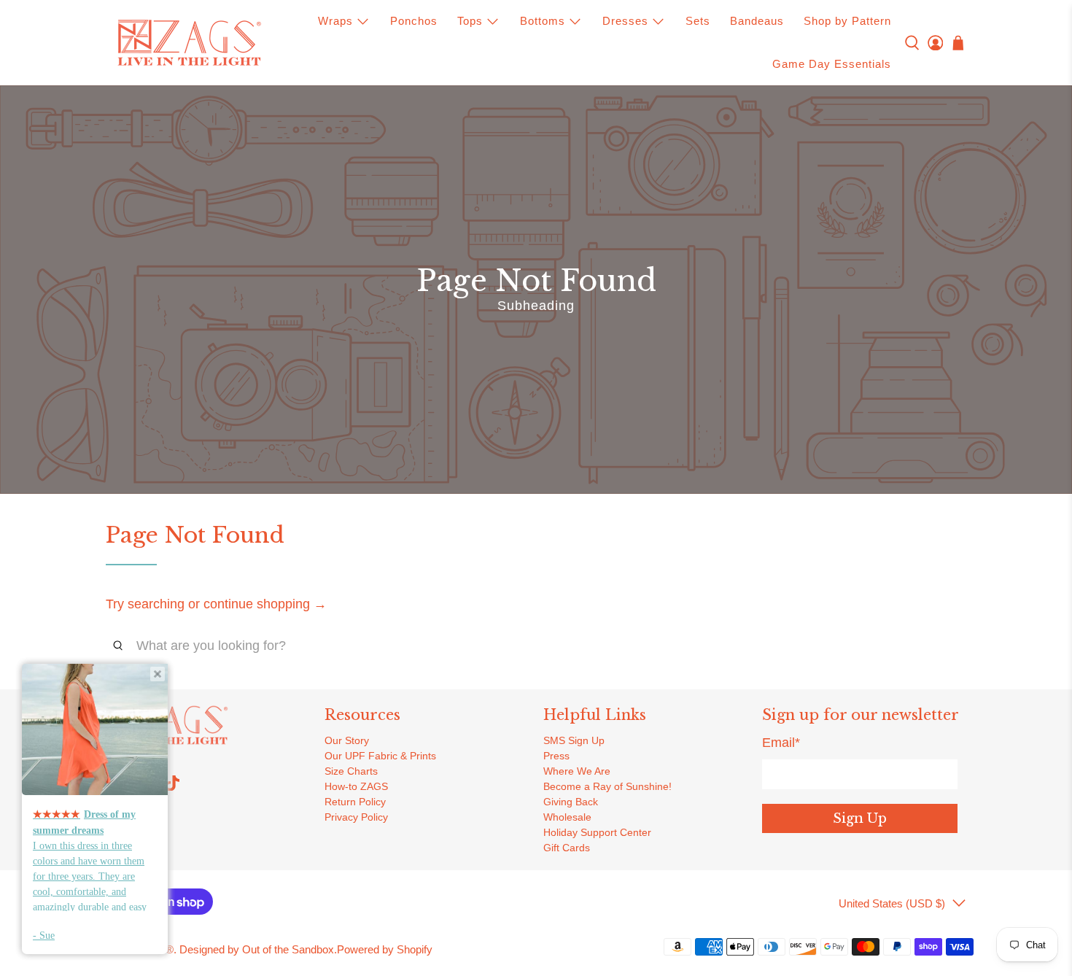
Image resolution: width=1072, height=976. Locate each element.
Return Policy (355, 801)
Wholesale (567, 817)
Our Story (347, 740)
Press (556, 756)
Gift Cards (566, 847)
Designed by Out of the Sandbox (256, 949)
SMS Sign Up (574, 740)
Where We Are (576, 771)
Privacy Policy (356, 817)
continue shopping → (265, 604)
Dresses (625, 21)
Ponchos (414, 21)
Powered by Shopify (384, 949)
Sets (697, 21)
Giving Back (570, 801)
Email (781, 742)
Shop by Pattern (847, 21)
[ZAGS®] (189, 43)
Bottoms (542, 21)
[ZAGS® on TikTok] (172, 787)
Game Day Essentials (831, 64)
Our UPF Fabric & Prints (380, 756)
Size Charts (351, 771)
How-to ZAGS (356, 786)
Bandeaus (757, 21)
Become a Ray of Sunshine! (607, 786)
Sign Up (860, 818)
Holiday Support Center (597, 832)
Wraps (335, 21)
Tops (470, 21)
